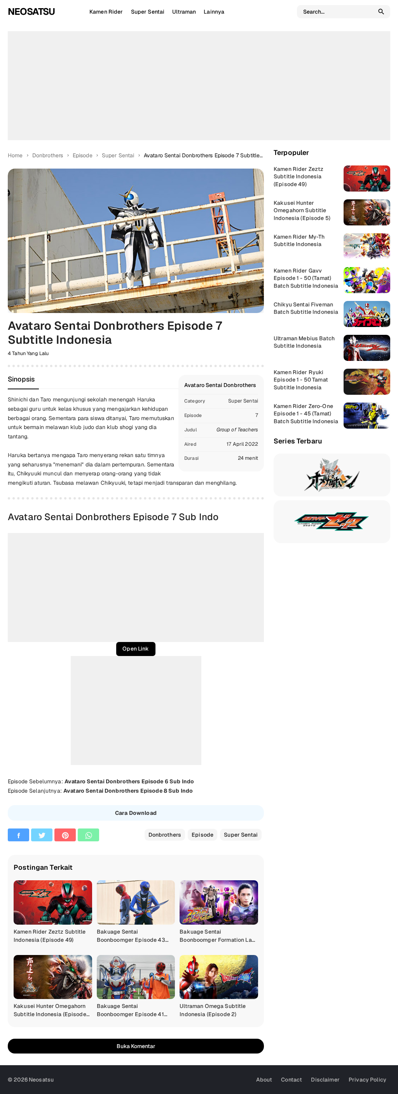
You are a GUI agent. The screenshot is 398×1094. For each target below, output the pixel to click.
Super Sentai (243, 400)
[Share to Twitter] (41, 834)
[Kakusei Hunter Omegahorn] (332, 475)
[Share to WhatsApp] (88, 834)
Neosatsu (31, 11)
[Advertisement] (199, 85)
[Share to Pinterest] (65, 834)
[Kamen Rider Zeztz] (332, 521)
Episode (202, 834)
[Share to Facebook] (18, 834)
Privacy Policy (367, 1079)
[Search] (381, 11)
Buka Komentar (136, 1046)
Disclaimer (325, 1079)
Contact (291, 1079)
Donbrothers (165, 834)
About (264, 1079)
